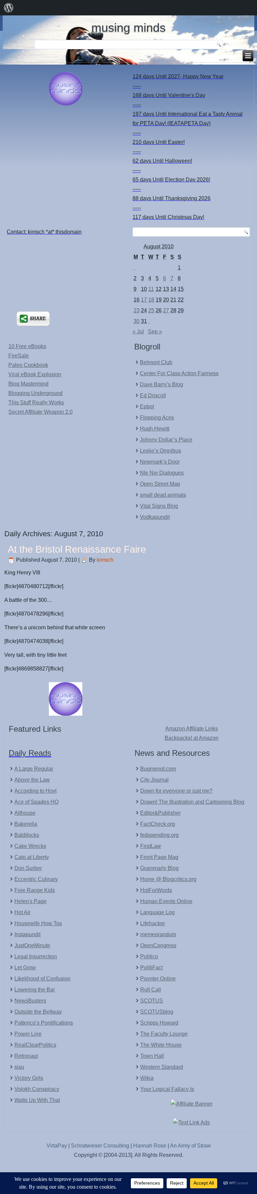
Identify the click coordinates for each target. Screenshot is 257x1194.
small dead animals (163, 495)
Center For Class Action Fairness (179, 373)
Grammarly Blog (159, 868)
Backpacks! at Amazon (192, 738)
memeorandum (158, 934)
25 (151, 310)
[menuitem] (8, 7)
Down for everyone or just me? (176, 791)
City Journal (154, 780)
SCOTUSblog (156, 1012)
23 (137, 310)
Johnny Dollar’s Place (166, 440)
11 (151, 289)
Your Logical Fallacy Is (167, 1089)
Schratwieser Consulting (100, 1145)
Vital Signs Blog (159, 506)
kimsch (105, 560)
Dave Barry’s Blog (161, 384)
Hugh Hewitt (154, 428)
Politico (149, 956)
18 (151, 300)
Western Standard (161, 1067)
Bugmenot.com (158, 769)
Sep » (155, 331)
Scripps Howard (159, 1023)
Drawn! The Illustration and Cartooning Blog (192, 802)
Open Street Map (160, 484)
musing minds (128, 27)
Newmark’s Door (160, 462)
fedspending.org (159, 835)
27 (166, 310)
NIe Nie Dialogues (162, 473)
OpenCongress (158, 945)
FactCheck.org (157, 824)
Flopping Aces (157, 417)
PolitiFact (151, 967)
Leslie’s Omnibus (160, 451)
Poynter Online (158, 978)
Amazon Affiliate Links (191, 728)
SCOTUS (151, 1001)
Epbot (147, 406)
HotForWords (156, 890)
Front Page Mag (159, 857)
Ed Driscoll (153, 395)
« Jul (138, 331)
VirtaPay (57, 1145)
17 (144, 300)
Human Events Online (166, 901)
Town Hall (152, 1056)
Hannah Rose (149, 1145)
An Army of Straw (190, 1145)
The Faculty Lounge (164, 1034)
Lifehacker (152, 923)
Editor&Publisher (160, 813)
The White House (161, 1045)
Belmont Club (156, 362)
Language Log (157, 912)
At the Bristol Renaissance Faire (77, 549)
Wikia (147, 1078)
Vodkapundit (155, 517)
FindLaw (150, 846)
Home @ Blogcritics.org (168, 879)
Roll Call (150, 989)
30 (137, 321)
